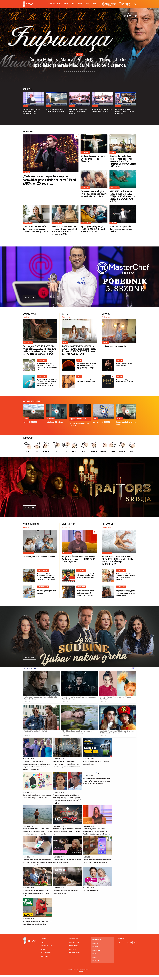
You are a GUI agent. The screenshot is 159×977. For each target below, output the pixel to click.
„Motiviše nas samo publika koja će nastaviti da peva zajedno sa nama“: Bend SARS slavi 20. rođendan (49, 180)
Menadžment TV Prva (47, 945)
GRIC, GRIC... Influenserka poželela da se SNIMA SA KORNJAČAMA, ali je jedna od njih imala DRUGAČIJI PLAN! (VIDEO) (122, 196)
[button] (63, 71)
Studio (43, 949)
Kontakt (43, 938)
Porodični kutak (28, 553)
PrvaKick (95, 953)
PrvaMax (95, 946)
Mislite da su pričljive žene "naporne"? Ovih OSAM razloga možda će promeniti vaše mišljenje (125, 576)
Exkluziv (119, 418)
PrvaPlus (95, 943)
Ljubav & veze (85, 187)
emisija (65, 4)
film (73, 4)
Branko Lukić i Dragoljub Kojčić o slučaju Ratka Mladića (102, 110)
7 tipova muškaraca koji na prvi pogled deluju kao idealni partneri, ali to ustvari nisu (93, 194)
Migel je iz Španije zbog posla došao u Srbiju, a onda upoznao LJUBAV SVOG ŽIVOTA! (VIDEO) (78, 559)
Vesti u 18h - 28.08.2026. (101, 422)
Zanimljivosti (115, 187)
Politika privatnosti (74, 952)
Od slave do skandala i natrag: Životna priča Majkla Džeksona (94, 158)
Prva (42, 942)
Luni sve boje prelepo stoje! (114, 346)
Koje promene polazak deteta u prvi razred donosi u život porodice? (46, 591)
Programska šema (54, 4)
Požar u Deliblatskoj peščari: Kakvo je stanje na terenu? (55, 110)
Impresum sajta (73, 938)
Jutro (25, 106)
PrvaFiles (95, 960)
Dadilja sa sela (79, 65)
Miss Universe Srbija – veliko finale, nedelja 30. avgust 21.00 (125, 380)
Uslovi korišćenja (74, 942)
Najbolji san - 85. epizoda (54, 422)
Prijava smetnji (73, 945)
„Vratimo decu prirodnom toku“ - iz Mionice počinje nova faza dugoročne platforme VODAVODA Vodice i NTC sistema (122, 161)
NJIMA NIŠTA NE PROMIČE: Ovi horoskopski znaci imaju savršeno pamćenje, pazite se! (36, 229)
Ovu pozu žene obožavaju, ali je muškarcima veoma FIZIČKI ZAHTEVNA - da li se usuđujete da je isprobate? (125, 592)
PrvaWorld (96, 950)
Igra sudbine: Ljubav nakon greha (78, 419)
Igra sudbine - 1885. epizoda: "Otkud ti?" (79, 424)
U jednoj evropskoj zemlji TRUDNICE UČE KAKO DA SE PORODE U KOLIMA (93, 229)
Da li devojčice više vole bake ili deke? (39, 557)
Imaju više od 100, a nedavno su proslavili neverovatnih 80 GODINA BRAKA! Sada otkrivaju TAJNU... (64, 230)
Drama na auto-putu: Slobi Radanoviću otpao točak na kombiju (121, 229)
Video (87, 4)
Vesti (95, 418)
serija (80, 4)
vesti (94, 4)
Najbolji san (50, 418)
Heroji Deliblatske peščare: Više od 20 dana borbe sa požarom (78, 111)
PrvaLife (95, 957)
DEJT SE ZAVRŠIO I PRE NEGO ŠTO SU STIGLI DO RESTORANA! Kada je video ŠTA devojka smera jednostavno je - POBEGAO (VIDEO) (47, 382)
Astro (65, 342)
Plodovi (26, 418)
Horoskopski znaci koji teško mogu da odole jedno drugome (85, 380)
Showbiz (26, 172)
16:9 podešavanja (46, 952)
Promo (113, 152)
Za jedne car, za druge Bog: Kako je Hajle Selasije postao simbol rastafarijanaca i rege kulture (86, 575)
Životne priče (85, 152)
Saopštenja (72, 949)
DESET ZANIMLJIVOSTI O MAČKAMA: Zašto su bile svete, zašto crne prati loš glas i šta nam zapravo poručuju (47, 366)
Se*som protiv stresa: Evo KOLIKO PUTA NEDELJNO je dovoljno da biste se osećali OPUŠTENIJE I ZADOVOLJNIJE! (118, 560)
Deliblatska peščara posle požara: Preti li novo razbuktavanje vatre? (31, 111)
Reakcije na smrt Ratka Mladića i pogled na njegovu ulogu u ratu (124, 111)
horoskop (27, 438)
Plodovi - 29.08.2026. (30, 422)
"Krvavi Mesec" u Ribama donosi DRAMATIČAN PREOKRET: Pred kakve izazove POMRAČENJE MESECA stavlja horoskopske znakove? (86, 366)
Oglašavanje (44, 956)
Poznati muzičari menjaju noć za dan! (126, 423)
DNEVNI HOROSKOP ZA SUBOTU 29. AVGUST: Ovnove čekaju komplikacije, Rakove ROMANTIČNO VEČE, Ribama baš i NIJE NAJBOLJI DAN (79, 350)
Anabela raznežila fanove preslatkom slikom (124, 364)
